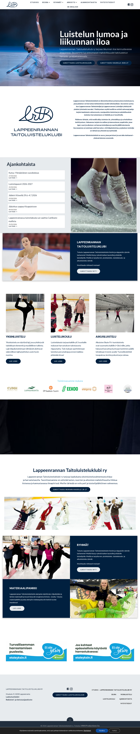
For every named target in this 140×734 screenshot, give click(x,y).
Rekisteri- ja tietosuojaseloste (19, 700)
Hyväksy (102, 730)
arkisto (71, 2)
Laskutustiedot (12, 697)
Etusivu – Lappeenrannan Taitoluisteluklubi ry (112, 690)
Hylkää (114, 730)
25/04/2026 (13, 187)
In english (72, 7)
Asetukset (87, 730)
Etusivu (34, 2)
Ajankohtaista (89, 2)
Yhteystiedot (107, 2)
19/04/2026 (13, 198)
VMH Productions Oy (90, 726)
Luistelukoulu (109, 699)
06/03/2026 (13, 209)
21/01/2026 (13, 224)
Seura (45, 2)
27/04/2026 (13, 176)
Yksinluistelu (126, 694)
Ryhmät (58, 2)
